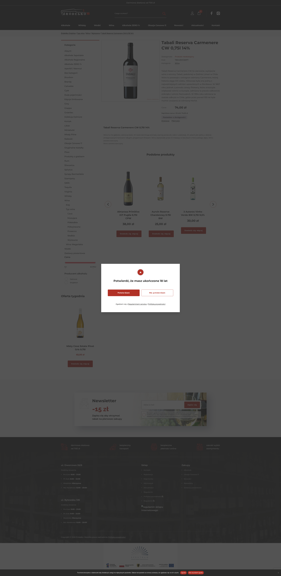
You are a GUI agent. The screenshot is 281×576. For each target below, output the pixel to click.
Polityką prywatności (156, 304)
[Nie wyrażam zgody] (278, 573)
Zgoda (183, 572)
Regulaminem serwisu (137, 304)
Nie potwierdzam (157, 293)
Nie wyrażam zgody (196, 572)
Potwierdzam (124, 293)
